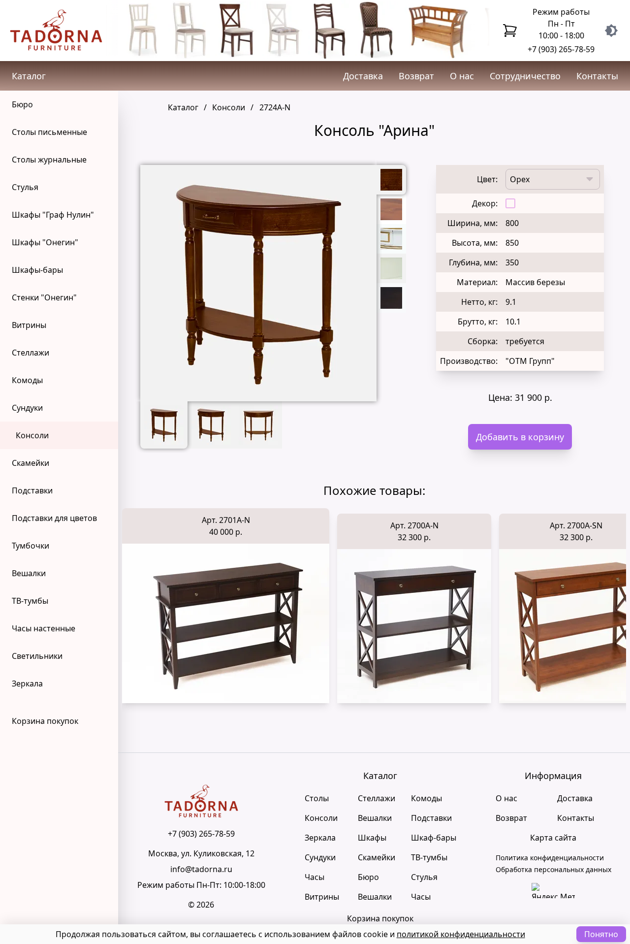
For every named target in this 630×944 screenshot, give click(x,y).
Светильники (37, 656)
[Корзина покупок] (510, 30)
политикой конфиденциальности (461, 934)
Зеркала (27, 683)
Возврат (416, 76)
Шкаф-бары (433, 837)
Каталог (29, 76)
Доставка (363, 76)
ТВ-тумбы (30, 600)
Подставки (32, 490)
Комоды (27, 380)
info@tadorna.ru (201, 869)
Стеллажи (30, 352)
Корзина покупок (45, 721)
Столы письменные (49, 132)
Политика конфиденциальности (550, 857)
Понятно (601, 934)
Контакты (597, 76)
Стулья (25, 187)
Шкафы (372, 837)
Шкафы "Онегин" (45, 242)
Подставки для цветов (54, 518)
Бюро (22, 104)
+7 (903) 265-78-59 (561, 49)
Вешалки (29, 573)
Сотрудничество (525, 76)
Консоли (32, 435)
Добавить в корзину (520, 437)
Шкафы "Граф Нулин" (53, 214)
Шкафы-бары (37, 269)
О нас (462, 76)
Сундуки (27, 407)
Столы (317, 798)
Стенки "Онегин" (44, 297)
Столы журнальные (49, 159)
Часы (314, 877)
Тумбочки (30, 545)
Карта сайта (553, 837)
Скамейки (30, 462)
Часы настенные (43, 628)
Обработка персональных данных (553, 869)
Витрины (29, 325)
